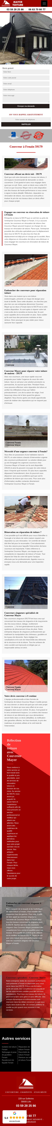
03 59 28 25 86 (15, 9)
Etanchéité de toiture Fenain (24, 1053)
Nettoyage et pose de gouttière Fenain (9, 1054)
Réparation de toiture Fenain (24, 1048)
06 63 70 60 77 (37, 9)
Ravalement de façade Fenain (8, 1061)
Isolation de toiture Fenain (9, 1048)
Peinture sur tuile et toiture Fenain (25, 1058)
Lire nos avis (14, 1121)
